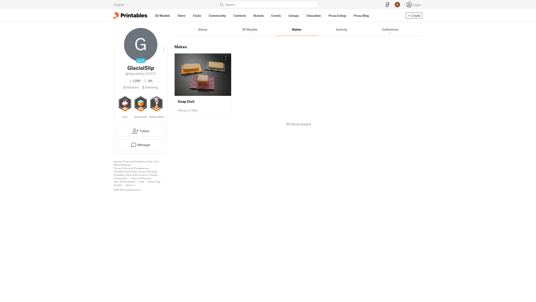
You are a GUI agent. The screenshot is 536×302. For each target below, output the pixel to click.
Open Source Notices (124, 181)
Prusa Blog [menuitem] (361, 15)
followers (131, 87)
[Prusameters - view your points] (397, 4)
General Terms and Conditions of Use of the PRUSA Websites (136, 163)
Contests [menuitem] (239, 15)
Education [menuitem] (314, 15)
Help (141, 181)
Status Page (154, 181)
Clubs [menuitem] (197, 15)
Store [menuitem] (181, 15)
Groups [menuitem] (294, 15)
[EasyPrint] (387, 4)
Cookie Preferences (141, 178)
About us (130, 185)
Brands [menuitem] (259, 15)
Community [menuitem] (217, 15)
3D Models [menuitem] (162, 15)
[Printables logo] (130, 15)
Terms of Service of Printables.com (131, 168)
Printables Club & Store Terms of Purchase (135, 171)
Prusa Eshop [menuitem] (337, 15)
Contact (118, 185)
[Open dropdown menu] (163, 48)
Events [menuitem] (276, 15)
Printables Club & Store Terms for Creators (136, 174)
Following (150, 87)
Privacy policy (120, 178)
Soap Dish (186, 101)
